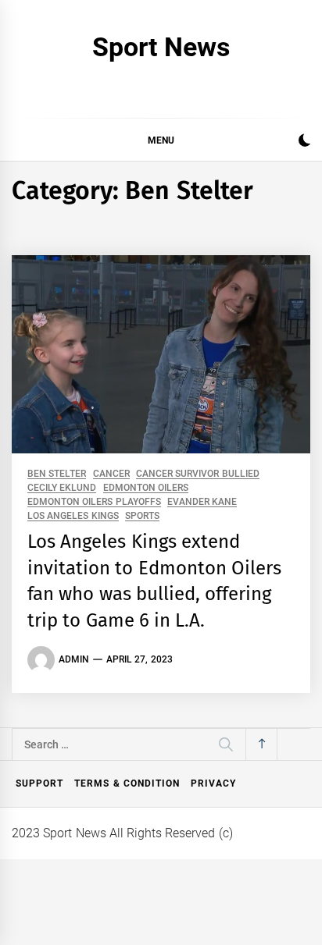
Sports (142, 516)
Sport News (160, 46)
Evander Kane (202, 502)
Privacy (213, 783)
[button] (304, 142)
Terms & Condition (127, 783)
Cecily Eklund (61, 488)
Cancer (111, 474)
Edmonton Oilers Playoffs (94, 502)
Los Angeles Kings (73, 516)
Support (39, 783)
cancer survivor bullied (197, 474)
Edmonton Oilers (145, 488)
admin (74, 659)
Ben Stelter (56, 474)
